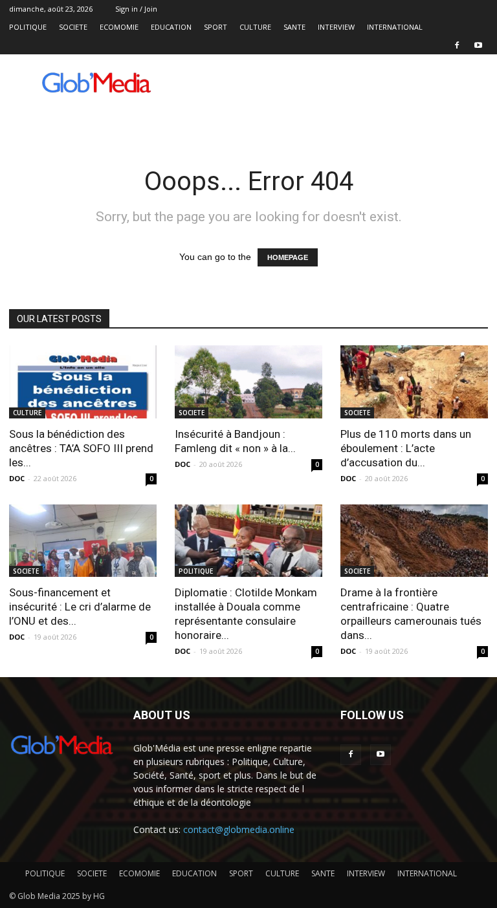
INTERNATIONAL (395, 27)
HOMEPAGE (287, 257)
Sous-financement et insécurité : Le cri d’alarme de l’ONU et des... (80, 606)
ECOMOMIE (119, 27)
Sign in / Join (136, 9)
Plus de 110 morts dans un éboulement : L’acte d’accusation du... (405, 448)
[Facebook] (457, 45)
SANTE (294, 27)
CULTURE (255, 27)
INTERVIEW (336, 27)
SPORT (215, 27)
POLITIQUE (28, 27)
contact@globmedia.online (238, 829)
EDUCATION (171, 27)
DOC (17, 478)
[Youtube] (478, 45)
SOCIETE (73, 27)
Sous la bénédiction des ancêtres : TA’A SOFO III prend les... (81, 448)
